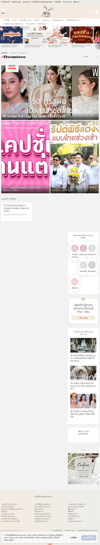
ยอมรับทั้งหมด (89, 537)
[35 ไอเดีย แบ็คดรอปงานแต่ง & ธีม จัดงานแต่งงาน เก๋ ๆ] (83, 373)
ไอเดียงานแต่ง (16, 2)
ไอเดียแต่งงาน (57, 20)
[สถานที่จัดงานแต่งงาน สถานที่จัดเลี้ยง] (74, 252)
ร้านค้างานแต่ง (70, 531)
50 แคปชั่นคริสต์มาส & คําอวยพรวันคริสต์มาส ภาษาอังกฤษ (81, 46)
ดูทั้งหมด (75, 288)
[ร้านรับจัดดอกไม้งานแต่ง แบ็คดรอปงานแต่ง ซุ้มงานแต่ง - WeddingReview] (91, 268)
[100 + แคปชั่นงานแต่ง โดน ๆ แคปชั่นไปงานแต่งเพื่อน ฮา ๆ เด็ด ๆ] (25, 157)
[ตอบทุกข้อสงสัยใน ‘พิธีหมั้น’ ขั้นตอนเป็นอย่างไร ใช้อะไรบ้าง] (58, 35)
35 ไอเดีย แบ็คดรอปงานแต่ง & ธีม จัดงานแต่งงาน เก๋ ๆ (83, 385)
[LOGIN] (97, 11)
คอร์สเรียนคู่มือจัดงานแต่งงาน (88, 531)
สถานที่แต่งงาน (25, 20)
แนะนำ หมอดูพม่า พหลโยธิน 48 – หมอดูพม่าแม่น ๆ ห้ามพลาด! (10, 46)
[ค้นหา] (92, 11)
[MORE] (28, 219)
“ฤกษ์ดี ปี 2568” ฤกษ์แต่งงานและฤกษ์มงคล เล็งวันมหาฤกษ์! (34, 46)
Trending (74, 395)
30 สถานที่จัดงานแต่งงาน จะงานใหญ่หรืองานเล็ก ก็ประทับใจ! (83, 358)
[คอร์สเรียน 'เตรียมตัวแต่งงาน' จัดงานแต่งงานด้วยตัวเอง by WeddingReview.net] (83, 483)
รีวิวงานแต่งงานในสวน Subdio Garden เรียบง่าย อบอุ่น (16, 208)
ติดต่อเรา (76, 2)
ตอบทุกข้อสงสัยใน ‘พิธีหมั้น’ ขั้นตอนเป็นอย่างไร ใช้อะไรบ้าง (58, 46)
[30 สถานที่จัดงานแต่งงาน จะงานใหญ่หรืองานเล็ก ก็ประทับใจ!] (83, 345)
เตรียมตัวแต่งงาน (72, 20)
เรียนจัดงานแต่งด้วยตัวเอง (13, 24)
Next (99, 38)
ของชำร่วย (92, 254)
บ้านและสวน (67, 2)
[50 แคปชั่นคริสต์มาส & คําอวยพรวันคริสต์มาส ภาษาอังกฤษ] (81, 35)
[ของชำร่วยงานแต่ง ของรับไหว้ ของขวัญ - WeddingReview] (91, 252)
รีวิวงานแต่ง (30, 24)
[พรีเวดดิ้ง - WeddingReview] (83, 268)
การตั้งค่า (73, 537)
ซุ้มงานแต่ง (92, 271)
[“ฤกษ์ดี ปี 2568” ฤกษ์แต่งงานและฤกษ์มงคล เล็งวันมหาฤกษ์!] (34, 35)
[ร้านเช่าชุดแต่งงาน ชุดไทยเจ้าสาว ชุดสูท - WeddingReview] (83, 252)
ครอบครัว (26, 2)
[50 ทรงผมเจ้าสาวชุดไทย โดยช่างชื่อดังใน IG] (50, 92)
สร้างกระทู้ (83, 318)
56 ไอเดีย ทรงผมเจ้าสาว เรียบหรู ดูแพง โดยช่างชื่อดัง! (82, 413)
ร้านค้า (36, 20)
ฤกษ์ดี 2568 (5, 2)
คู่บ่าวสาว (45, 20)
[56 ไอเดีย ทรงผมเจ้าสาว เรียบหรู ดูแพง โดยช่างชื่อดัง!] (83, 401)
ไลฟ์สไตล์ (57, 2)
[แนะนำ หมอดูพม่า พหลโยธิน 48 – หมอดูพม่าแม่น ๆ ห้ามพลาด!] (11, 35)
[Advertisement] (83, 213)
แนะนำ (14, 20)
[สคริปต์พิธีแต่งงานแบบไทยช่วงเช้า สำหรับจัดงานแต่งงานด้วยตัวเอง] (74, 157)
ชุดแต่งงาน (83, 254)
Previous (1, 38)
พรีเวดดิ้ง (83, 271)
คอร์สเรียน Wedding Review (41, 2)
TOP (6, 20)
